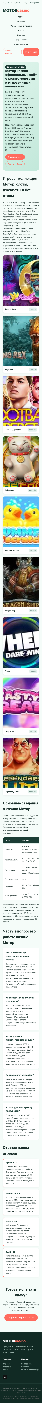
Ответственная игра (30, 1369)
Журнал (21, 16)
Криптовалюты (21, 44)
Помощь (21, 35)
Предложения (21, 40)
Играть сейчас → (15, 157)
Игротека (21, 21)
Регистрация (34, 3)
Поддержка (26, 1364)
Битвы (21, 30)
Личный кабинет (9, 52)
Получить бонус (15, 164)
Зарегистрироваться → (21, 1317)
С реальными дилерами (21, 26)
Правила (25, 1367)
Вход (25, 3)
